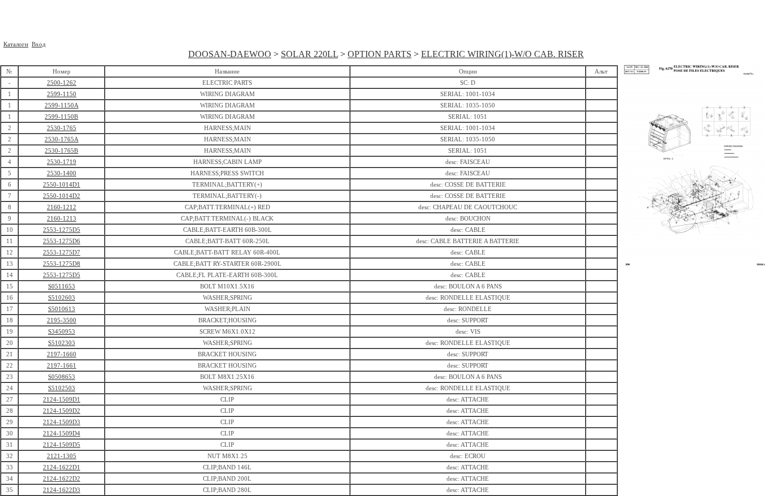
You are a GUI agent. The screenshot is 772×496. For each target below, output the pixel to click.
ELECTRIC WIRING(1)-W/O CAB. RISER (502, 54)
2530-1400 (61, 173)
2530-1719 (61, 161)
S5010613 (61, 308)
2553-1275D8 (61, 263)
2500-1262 (61, 82)
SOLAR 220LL (309, 54)
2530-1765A (62, 139)
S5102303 (61, 342)
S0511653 (61, 286)
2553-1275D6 (61, 241)
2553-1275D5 (61, 229)
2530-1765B (61, 150)
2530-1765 (61, 127)
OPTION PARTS (379, 54)
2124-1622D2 (61, 478)
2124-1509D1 (61, 399)
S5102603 (61, 297)
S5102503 (61, 388)
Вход (39, 44)
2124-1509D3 (61, 422)
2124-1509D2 (61, 410)
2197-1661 (61, 365)
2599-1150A (62, 105)
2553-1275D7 (61, 252)
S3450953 (61, 331)
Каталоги (15, 44)
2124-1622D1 (61, 467)
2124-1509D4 (61, 433)
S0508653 (61, 376)
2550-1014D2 (61, 195)
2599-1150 (61, 93)
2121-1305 (61, 455)
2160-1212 (61, 207)
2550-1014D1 (61, 184)
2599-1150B (61, 116)
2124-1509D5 (61, 444)
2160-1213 (61, 218)
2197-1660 (61, 354)
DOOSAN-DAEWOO (229, 54)
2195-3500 (61, 320)
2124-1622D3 (61, 489)
